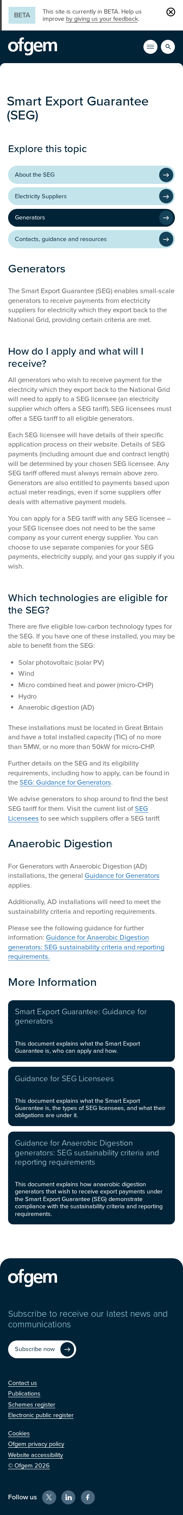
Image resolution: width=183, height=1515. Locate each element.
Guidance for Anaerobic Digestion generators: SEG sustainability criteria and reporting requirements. (86, 947)
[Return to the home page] (32, 46)
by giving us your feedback (102, 18)
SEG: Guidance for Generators (65, 782)
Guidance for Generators (122, 875)
